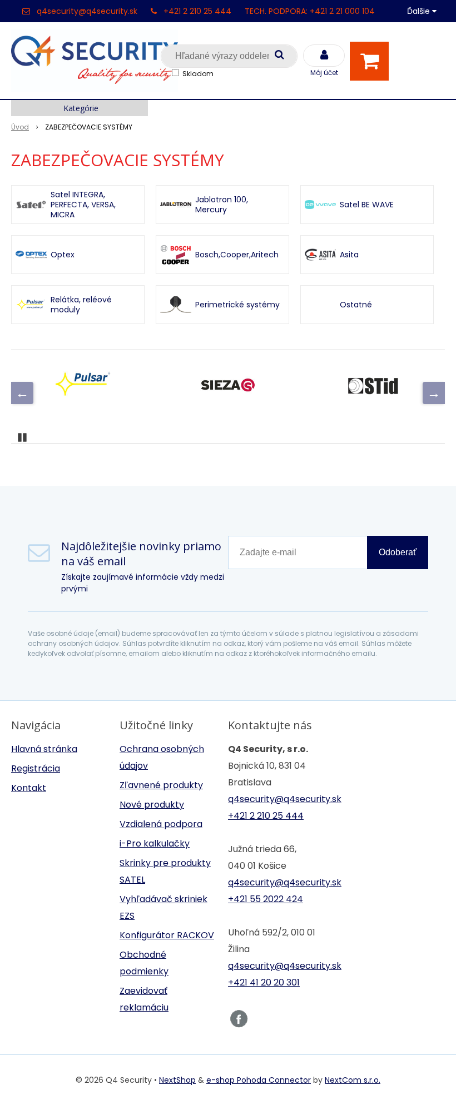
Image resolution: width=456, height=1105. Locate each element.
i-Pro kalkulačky (155, 843)
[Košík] (372, 61)
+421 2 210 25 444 (197, 11)
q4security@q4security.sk (87, 11)
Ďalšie (419, 11)
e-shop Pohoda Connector (258, 1080)
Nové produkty (152, 804)
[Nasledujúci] (434, 393)
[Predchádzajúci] (22, 393)
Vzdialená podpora (161, 824)
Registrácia (35, 768)
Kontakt (28, 788)
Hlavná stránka (44, 749)
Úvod (20, 127)
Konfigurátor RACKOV (167, 935)
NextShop (177, 1080)
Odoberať (398, 552)
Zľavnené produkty (161, 785)
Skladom (198, 73)
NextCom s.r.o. (352, 1080)
